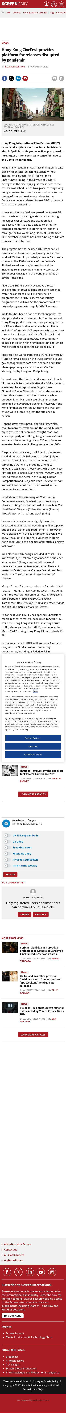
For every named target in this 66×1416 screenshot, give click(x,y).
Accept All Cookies (33, 754)
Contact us (10, 1249)
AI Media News (15, 1360)
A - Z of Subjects (14, 1255)
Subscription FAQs (33, 1389)
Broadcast (12, 1356)
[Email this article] (25, 78)
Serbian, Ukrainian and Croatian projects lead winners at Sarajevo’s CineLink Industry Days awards (41, 951)
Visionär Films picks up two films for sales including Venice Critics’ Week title (42, 1011)
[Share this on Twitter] (11, 78)
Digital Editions (13, 1260)
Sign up (10, 874)
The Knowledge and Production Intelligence (32, 1372)
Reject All (33, 746)
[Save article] (61, 78)
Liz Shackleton (15, 66)
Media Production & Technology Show (29, 1337)
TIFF (7, 12)
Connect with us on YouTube (41, 1272)
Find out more (12, 1315)
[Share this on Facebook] (4, 78)
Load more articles (33, 794)
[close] (64, 71)
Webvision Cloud (41, 1400)
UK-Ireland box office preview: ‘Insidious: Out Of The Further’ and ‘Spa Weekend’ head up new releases (40, 981)
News (5, 43)
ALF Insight (13, 1364)
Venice (16, 12)
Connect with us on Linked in (30, 1272)
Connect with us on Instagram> (52, 1272)
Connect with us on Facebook (7, 1272)
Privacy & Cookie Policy (45, 1381)
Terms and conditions (15, 1381)
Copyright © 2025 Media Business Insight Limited (31, 1385)
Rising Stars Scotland (35, 12)
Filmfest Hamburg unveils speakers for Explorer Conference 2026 (41, 772)
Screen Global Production (21, 1368)
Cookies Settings (33, 738)
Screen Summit (15, 1333)
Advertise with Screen (17, 1244)
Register (40, 914)
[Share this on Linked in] (18, 78)
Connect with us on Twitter (18, 1272)
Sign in (19, 71)
